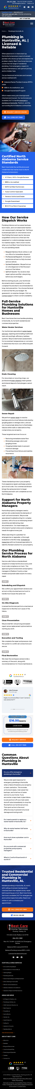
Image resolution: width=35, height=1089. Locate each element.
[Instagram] (24, 7)
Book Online (19, 915)
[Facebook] (32, 7)
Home (4, 31)
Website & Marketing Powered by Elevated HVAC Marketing (17, 1079)
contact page (7, 296)
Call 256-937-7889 (18, 745)
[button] (17, 773)
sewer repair (15, 417)
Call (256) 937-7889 (15, 117)
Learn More (17, 725)
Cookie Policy (21, 1086)
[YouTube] (28, 7)
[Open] (31, 23)
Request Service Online (17, 112)
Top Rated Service (13, 8)
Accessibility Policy (21, 1082)
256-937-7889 (11, 1)
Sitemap (9, 1084)
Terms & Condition (8, 1082)
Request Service (19, 740)
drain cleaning (16, 381)
